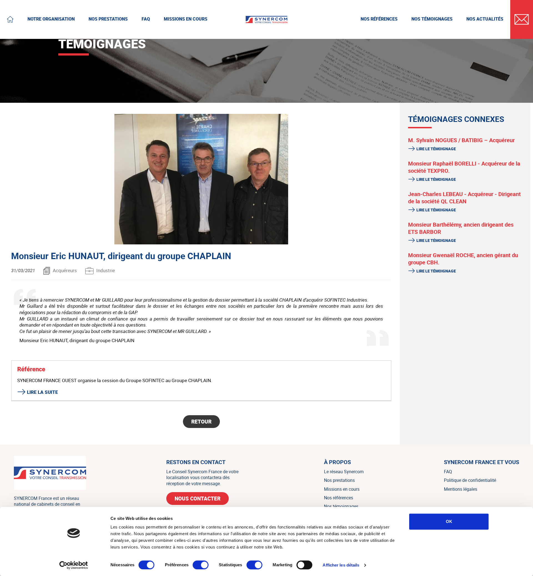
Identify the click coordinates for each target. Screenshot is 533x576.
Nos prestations (339, 480)
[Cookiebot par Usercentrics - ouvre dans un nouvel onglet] (73, 565)
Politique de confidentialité (470, 480)
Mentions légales (460, 489)
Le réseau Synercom (344, 472)
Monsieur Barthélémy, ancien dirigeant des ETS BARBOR (461, 228)
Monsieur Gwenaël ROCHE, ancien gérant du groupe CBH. (463, 258)
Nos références (338, 498)
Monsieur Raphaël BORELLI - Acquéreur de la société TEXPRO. (464, 167)
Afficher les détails (341, 565)
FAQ (448, 472)
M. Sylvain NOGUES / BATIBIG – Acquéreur (461, 140)
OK (449, 521)
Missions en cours (341, 489)
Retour (201, 421)
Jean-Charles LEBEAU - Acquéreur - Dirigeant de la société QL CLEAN (464, 197)
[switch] (200, 564)
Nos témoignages (341, 506)
